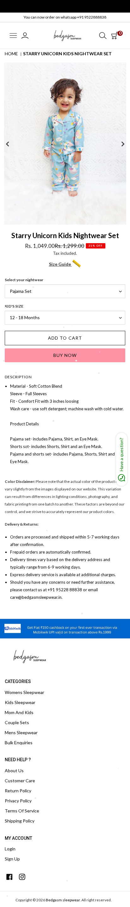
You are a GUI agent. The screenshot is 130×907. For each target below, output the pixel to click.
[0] (114, 35)
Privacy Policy (18, 800)
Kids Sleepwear (20, 702)
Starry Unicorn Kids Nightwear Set (67, 53)
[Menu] (13, 36)
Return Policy (18, 790)
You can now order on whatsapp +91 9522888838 (65, 17)
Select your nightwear (24, 280)
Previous (7, 144)
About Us (14, 770)
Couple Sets (17, 722)
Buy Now (65, 355)
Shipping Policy (19, 820)
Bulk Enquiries (18, 742)
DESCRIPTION (18, 376)
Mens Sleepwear (21, 732)
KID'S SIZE (14, 306)
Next (122, 144)
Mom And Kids (19, 712)
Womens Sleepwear (24, 692)
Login (10, 848)
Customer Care (20, 780)
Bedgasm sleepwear (63, 900)
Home (11, 53)
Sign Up (12, 858)
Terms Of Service (22, 810)
